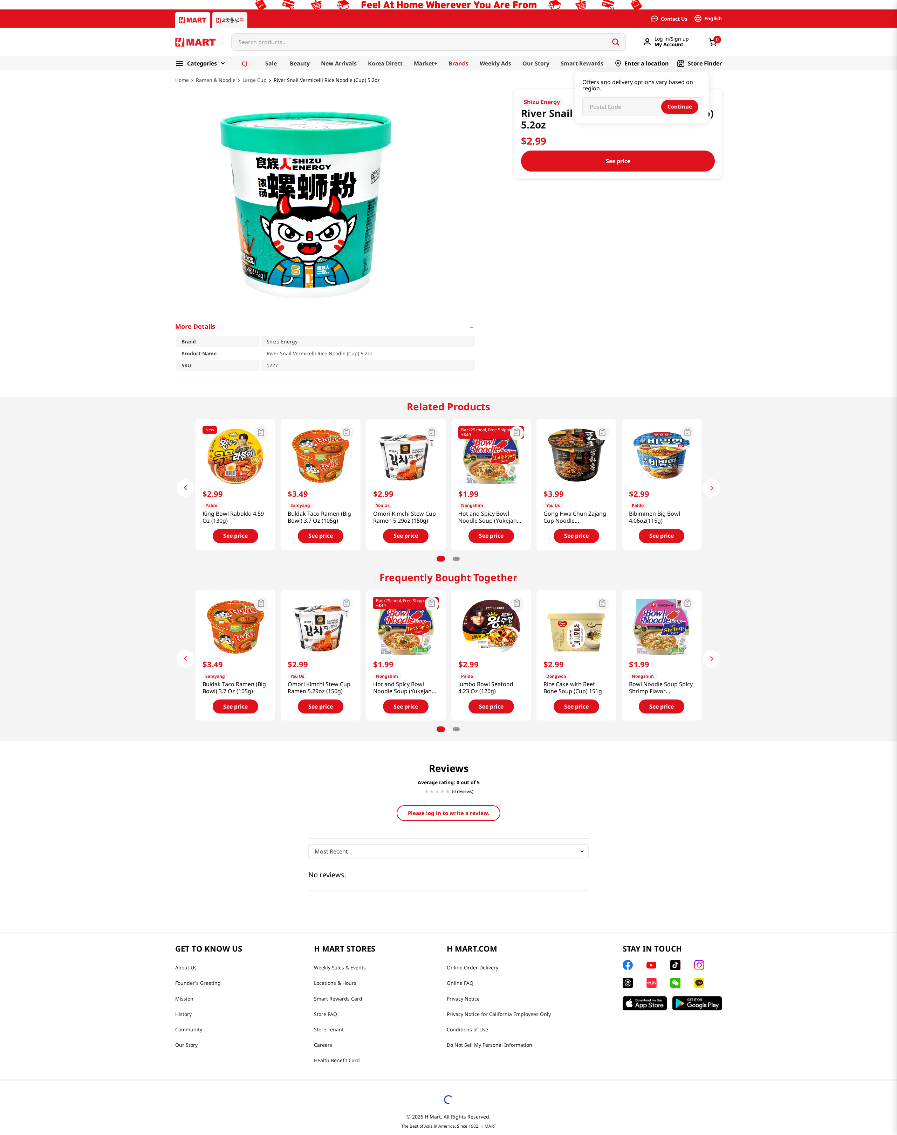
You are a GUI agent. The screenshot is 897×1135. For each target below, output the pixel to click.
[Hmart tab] (192, 20)
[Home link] (182, 85)
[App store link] (645, 1003)
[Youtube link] (651, 965)
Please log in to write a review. (448, 812)
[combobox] (428, 42)
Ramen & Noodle (215, 80)
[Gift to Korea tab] (229, 20)
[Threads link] (628, 983)
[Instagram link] (699, 965)
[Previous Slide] (185, 488)
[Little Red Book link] (651, 983)
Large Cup (254, 80)
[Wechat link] (675, 983)
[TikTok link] (675, 965)
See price (618, 161)
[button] (325, 326)
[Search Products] (615, 42)
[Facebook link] (628, 965)
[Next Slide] (711, 488)
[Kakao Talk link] (699, 983)
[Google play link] (697, 1003)
